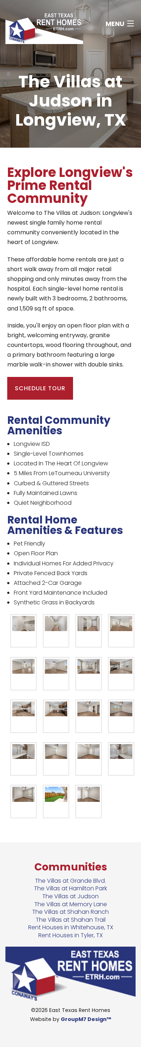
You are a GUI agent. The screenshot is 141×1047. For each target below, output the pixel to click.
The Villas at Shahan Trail (71, 920)
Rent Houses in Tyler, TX (70, 935)
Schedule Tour (40, 388)
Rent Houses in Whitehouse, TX (70, 927)
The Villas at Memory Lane (70, 904)
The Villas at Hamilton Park (70, 888)
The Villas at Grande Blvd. (70, 881)
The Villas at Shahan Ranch (70, 912)
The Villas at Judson (70, 896)
